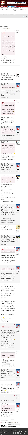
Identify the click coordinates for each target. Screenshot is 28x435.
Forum (4, 6)
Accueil (2, 6)
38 (4, 28)
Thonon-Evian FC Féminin (21, 7)
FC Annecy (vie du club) (4, 26)
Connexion (26, 16)
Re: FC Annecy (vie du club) (5, 73)
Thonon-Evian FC (8, 7)
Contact (7, 6)
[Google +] (18, 433)
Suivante (19, 419)
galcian (2, 226)
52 (9, 28)
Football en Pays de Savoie (8, 14)
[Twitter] (15, 433)
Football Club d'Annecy (14, 14)
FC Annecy (5, 7)
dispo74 (3, 84)
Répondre (1, 422)
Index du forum (3, 14)
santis (2, 74)
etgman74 (3, 175)
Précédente (2, 419)
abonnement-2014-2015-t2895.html (9, 318)
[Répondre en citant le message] (14, 30)
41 (6, 28)
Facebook (10, 6)
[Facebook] (13, 433)
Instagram (15, 6)
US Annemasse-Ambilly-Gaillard (15, 7)
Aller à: (9, 424)
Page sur (8, 422)
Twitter (13, 6)
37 (3, 28)
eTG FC (2, 7)
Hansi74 (3, 142)
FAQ (24, 16)
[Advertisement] (14, 22)
